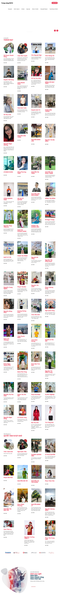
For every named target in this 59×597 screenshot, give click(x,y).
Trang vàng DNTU (7, 3)
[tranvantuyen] (9, 52)
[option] (29, 18)
